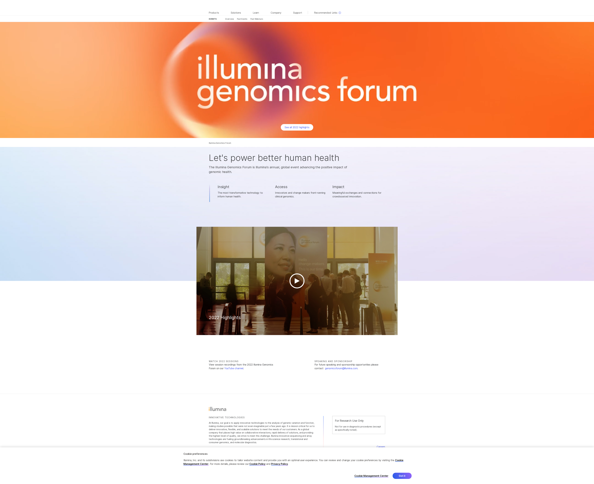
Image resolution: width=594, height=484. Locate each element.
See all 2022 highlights (297, 127)
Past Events (242, 19)
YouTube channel (233, 368)
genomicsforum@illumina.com (341, 368)
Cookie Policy (257, 463)
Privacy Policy (279, 463)
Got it (402, 475)
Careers (381, 446)
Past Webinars (256, 19)
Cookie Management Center (371, 475)
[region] (297, 465)
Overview (229, 19)
